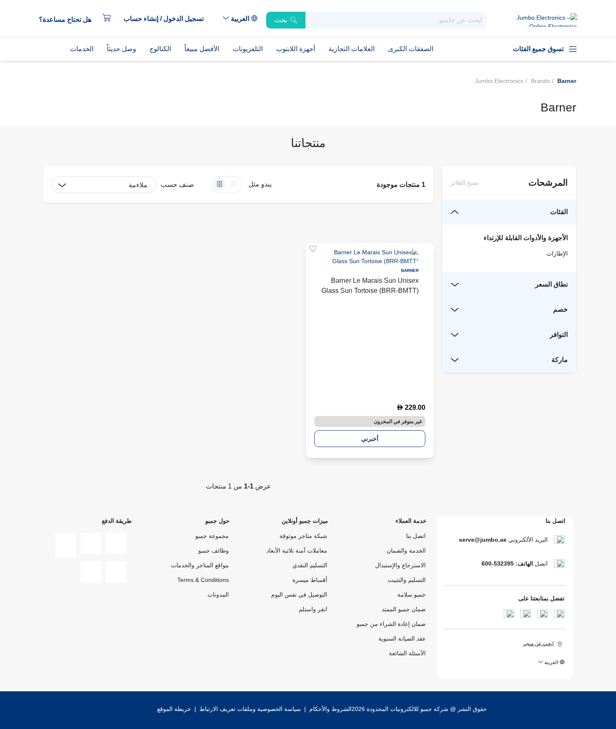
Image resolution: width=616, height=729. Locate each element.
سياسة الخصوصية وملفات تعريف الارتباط (250, 709)
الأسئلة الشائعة (407, 653)
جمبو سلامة (411, 594)
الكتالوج (160, 48)
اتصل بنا (416, 536)
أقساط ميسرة (309, 579)
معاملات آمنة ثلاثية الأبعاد (297, 550)
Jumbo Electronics (499, 81)
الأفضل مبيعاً (201, 48)
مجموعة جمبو (212, 536)
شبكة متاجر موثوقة (303, 536)
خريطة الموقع (174, 709)
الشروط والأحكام (330, 709)
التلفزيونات (248, 48)
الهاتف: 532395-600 (507, 563)
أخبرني (369, 438)
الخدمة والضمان (406, 550)
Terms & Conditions (203, 579)
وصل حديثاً (121, 48)
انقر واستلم (313, 609)
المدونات (218, 594)
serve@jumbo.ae (483, 539)
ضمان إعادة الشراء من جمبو (391, 623)
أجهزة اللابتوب (295, 48)
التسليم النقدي (309, 565)
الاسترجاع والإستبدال (400, 565)
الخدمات (81, 48)
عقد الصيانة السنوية (402, 638)
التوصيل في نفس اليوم (299, 594)
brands (540, 81)
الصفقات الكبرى (410, 48)
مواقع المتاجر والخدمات (200, 565)
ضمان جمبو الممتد (404, 609)
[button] (168, 19)
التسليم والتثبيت (407, 579)
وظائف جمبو (213, 550)
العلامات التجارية (352, 48)
